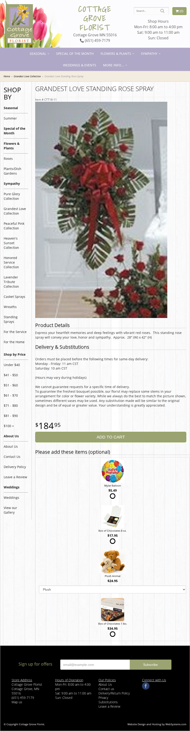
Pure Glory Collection (12, 196)
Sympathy (149, 53)
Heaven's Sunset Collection (11, 243)
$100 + (9, 426)
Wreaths (10, 307)
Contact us (106, 689)
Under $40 (12, 365)
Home (6, 76)
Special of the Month (75, 53)
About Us (11, 446)
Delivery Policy (15, 467)
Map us (17, 702)
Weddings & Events (79, 65)
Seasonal (38, 53)
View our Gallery (10, 510)
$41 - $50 (11, 375)
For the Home (14, 342)
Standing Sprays (11, 319)
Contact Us (12, 456)
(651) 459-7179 (97, 40)
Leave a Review (15, 477)
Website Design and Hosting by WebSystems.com (156, 724)
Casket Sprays (14, 296)
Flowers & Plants (116, 53)
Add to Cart (111, 437)
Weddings (11, 497)
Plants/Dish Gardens (12, 171)
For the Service (15, 332)
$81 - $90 (11, 415)
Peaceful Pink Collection (14, 225)
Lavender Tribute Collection (11, 282)
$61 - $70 (11, 395)
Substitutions (108, 702)
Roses (8, 158)
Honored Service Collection (11, 262)
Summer (10, 118)
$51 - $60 (11, 385)
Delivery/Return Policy (114, 693)
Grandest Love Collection (27, 76)
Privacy (103, 697)
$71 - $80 (11, 405)
